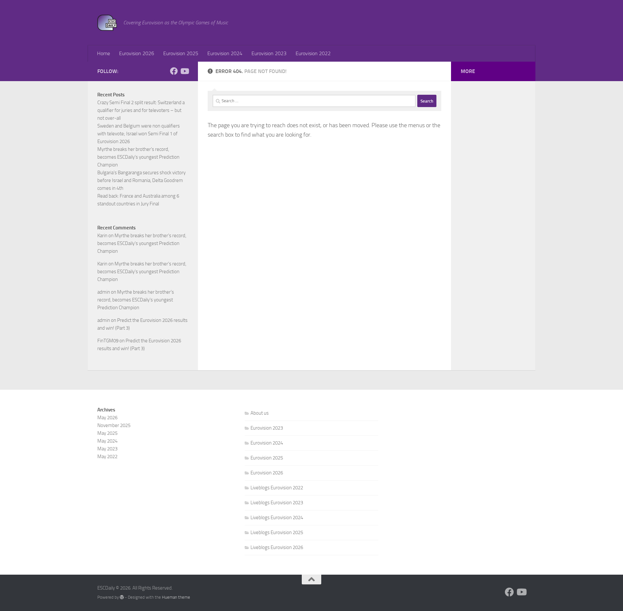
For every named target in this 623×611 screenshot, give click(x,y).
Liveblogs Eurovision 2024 (276, 517)
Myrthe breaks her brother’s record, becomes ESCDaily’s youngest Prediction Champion (138, 157)
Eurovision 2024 (224, 53)
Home (103, 53)
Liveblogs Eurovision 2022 (276, 488)
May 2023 (107, 449)
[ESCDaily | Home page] (107, 22)
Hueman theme (176, 597)
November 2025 (113, 425)
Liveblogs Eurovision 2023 (276, 503)
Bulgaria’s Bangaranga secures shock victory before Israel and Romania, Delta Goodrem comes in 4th (141, 180)
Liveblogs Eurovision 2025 (276, 532)
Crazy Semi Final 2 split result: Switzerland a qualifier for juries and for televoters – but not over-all (141, 110)
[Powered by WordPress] (122, 597)
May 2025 (107, 433)
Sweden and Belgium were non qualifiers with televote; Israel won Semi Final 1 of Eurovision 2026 (138, 133)
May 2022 (107, 456)
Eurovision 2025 (180, 53)
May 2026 (107, 418)
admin (103, 292)
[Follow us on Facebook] (174, 71)
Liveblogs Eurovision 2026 (276, 547)
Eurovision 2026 (136, 53)
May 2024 (107, 441)
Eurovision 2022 (313, 53)
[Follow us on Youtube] (184, 71)
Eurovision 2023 (269, 53)
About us (259, 413)
